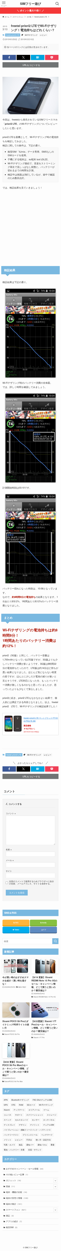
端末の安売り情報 (17, 1198)
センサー (35, 1119)
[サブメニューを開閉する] (55, 1180)
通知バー (30, 1144)
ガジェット (13, 1180)
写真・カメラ (9, 1144)
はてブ (43, 929)
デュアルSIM (48, 1124)
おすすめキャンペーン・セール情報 (24, 1168)
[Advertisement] (30, 229)
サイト (9, 871)
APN (6, 1099)
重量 (52, 1144)
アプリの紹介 (14, 1221)
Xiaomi (7, 1109)
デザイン (22, 1124)
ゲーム (46, 1109)
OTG (13, 1104)
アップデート (19, 1109)
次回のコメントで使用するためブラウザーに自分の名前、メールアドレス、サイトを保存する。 (31, 882)
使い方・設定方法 (43, 1139)
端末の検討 (14, 1204)
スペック (7, 1119)
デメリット (34, 1124)
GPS (6, 1104)
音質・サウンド (34, 1149)
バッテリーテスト (11, 1134)
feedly (44, 922)
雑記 (10, 1215)
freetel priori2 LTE (12, 35)
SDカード (31, 1104)
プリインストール (30, 1134)
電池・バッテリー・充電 (14, 1149)
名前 (9, 849)
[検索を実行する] (55, 941)
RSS (16, 922)
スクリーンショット (34, 1114)
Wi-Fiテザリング (31, 35)
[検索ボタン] (57, 3)
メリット (7, 1139)
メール (10, 860)
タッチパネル (48, 1119)
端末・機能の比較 (16, 1192)
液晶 (21, 1144)
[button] (9, 57)
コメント (11, 813)
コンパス (7, 1114)
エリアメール (34, 1109)
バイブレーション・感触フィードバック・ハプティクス (27, 1129)
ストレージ (51, 1114)
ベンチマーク (47, 1134)
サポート (19, 1114)
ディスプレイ (9, 1124)
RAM (21, 1104)
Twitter (16, 929)
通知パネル (42, 1144)
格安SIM (11, 1227)
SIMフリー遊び (30, 3)
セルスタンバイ (21, 1119)
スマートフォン (16, 1209)
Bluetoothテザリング (20, 1099)
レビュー (43, 35)
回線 (10, 1186)
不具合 (29, 1139)
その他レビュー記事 (17, 1174)
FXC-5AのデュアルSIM (42, 1099)
